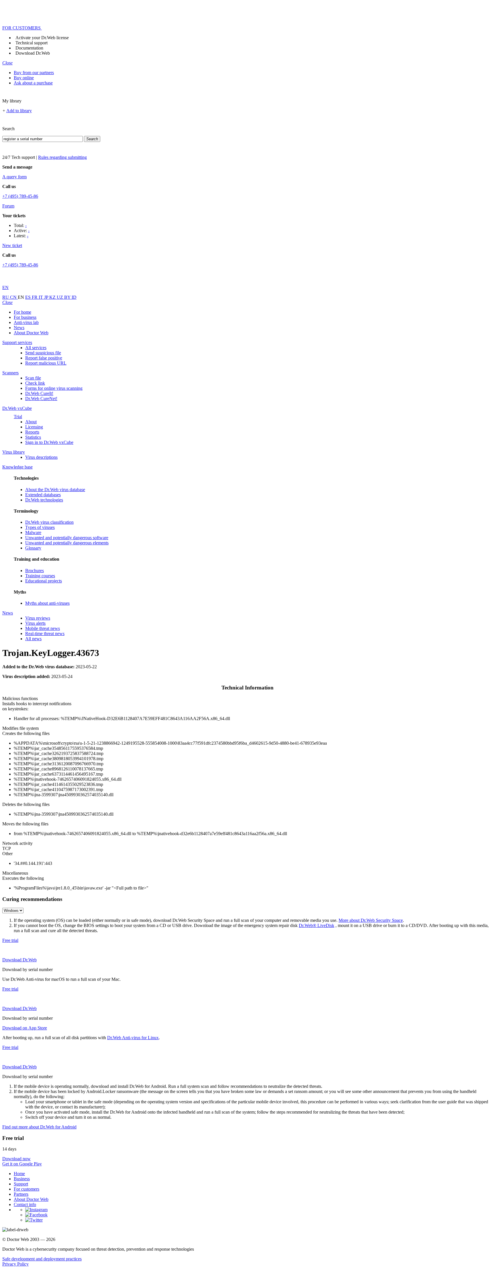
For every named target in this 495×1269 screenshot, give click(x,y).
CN (14, 297)
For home (22, 312)
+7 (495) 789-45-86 (20, 196)
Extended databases (43, 494)
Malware (33, 532)
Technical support (31, 42)
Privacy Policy (15, 1264)
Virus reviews (37, 618)
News (19, 327)
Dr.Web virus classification (49, 522)
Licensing (34, 426)
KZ (53, 297)
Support (21, 1183)
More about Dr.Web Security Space (371, 920)
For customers (26, 1189)
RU (6, 297)
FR (35, 297)
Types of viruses (40, 527)
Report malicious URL (45, 363)
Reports (32, 432)
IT (41, 297)
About (31, 421)
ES (28, 297)
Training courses (40, 575)
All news (33, 638)
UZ (60, 297)
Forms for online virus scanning (53, 388)
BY (68, 297)
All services (35, 347)
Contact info (25, 1204)
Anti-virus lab (26, 322)
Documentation (29, 48)
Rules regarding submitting (62, 157)
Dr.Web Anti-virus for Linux (133, 1037)
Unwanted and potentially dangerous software (66, 537)
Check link (35, 383)
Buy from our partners (34, 72)
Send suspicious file (43, 352)
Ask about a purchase (33, 82)
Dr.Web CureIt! (39, 393)
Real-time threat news (44, 633)
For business (25, 317)
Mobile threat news (42, 628)
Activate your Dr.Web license (42, 37)
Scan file (33, 377)
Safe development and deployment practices (42, 1258)
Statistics (33, 437)
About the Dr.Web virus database (55, 489)
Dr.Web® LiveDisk (316, 925)
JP (46, 297)
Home (19, 1173)
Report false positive (43, 357)
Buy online (24, 77)
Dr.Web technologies (44, 499)
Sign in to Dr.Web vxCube (49, 442)
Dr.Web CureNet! (41, 398)
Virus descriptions (41, 457)
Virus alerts (35, 623)
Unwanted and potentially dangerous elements (67, 542)
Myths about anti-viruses (47, 603)
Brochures (34, 570)
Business (22, 1178)
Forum (8, 205)
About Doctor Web (31, 332)
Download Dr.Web (32, 53)
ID (74, 297)
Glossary (33, 547)
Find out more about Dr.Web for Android (39, 1126)
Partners (21, 1194)
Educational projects (43, 580)
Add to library (19, 110)
